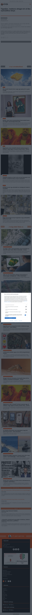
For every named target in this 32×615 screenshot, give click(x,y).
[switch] (26, 306)
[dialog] (16, 307)
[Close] (29, 294)
